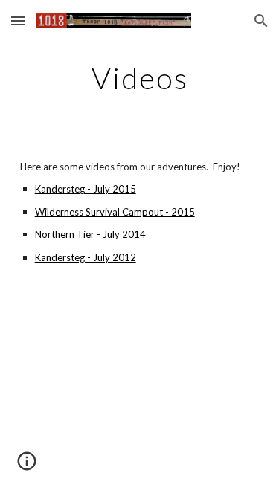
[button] (18, 20)
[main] (140, 78)
